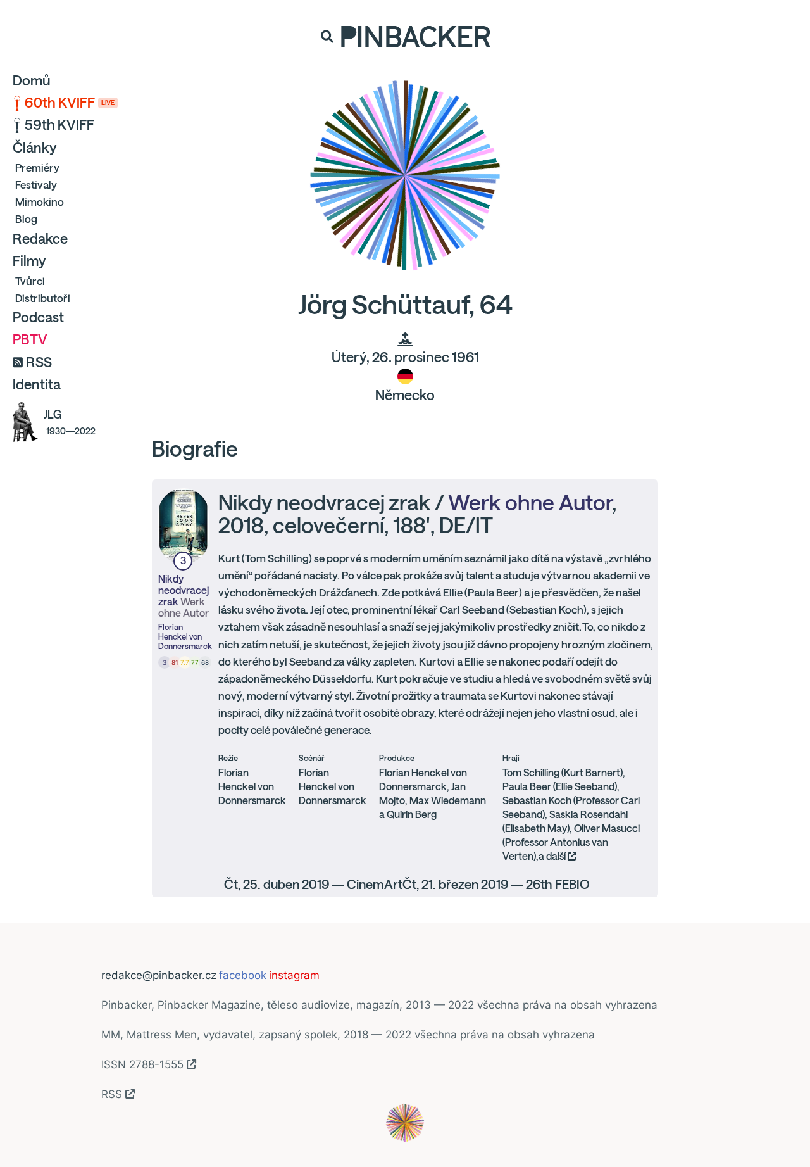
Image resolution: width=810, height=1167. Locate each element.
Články (34, 147)
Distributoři (42, 298)
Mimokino (39, 202)
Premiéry (37, 167)
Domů (32, 80)
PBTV (30, 339)
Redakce (40, 238)
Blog (26, 219)
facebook (242, 975)
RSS (39, 362)
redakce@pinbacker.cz (158, 975)
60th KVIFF (70, 102)
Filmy (29, 260)
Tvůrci (30, 281)
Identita (37, 384)
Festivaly (36, 185)
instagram (294, 975)
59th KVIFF (59, 124)
